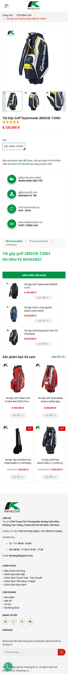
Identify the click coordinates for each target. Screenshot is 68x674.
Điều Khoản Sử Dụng (14, 571)
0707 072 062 (19, 164)
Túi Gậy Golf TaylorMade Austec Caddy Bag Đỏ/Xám (50, 401)
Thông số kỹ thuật (38, 241)
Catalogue (11, 244)
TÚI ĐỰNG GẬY (24, 15)
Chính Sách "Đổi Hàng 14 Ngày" (20, 581)
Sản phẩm (9, 597)
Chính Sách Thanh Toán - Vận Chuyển (23, 577)
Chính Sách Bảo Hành (15, 584)
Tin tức (7, 604)
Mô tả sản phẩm (14, 241)
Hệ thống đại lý (11, 607)
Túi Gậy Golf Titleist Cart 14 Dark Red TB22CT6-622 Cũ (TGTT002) (17, 401)
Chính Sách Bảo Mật (14, 574)
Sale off (8, 600)
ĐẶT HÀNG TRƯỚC (13, 146)
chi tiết (42, 298)
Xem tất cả (58, 357)
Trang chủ (7, 15)
